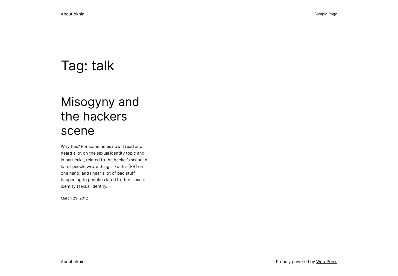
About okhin (73, 14)
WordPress (326, 261)
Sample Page (325, 14)
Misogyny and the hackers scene (100, 116)
